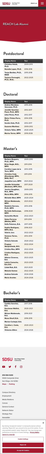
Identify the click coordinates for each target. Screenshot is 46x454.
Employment (6, 396)
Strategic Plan (7, 414)
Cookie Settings (23, 439)
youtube (3, 366)
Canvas (5, 403)
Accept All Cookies (23, 450)
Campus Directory (8, 392)
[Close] (43, 422)
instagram (23, 366)
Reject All (23, 445)
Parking (12, 384)
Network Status (7, 410)
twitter (12, 366)
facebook (17, 366)
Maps (4, 384)
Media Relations (8, 400)
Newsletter (6, 418)
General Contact (8, 407)
